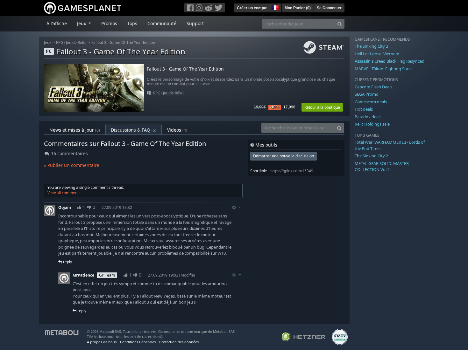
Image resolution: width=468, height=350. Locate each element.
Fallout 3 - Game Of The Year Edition (123, 42)
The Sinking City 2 (371, 46)
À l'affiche (56, 23)
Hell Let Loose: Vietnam (377, 54)
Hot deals (364, 109)
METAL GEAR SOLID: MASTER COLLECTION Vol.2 (382, 167)
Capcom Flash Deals (373, 87)
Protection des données (179, 342)
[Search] (339, 24)
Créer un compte (252, 8)
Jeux (47, 42)
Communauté (161, 23)
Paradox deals (368, 117)
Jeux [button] (82, 23)
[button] (274, 7)
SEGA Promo (367, 94)
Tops (132, 23)
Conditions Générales (138, 342)
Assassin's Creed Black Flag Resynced (389, 61)
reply (67, 261)
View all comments (64, 192)
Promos (109, 23)
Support (195, 23)
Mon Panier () (298, 8)
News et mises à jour (74, 130)
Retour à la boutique (322, 107)
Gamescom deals (371, 102)
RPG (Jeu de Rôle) (71, 42)
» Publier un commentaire (71, 165)
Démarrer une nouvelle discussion (283, 156)
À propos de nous (102, 342)
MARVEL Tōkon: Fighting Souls (383, 69)
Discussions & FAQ (133, 130)
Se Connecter (329, 8)
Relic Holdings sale (372, 124)
